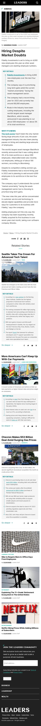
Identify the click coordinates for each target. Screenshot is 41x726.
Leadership (7, 691)
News (11, 233)
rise (31, 409)
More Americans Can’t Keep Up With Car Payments (20, 358)
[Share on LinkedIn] (28, 239)
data (15, 399)
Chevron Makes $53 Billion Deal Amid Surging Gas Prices (19, 438)
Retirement (5, 590)
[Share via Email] (24, 239)
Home (5, 233)
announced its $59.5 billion (15, 490)
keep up (14, 420)
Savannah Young (10, 45)
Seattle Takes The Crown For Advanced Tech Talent (18, 256)
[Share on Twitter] (21, 239)
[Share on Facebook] (18, 239)
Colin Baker (7, 362)
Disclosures (5, 718)
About (13, 715)
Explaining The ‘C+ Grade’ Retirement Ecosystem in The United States (18, 593)
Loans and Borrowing (28, 362)
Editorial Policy (14, 718)
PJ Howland (7, 260)
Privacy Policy (17, 672)
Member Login (23, 718)
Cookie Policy (25, 715)
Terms (32, 715)
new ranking (19, 297)
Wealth (5, 697)
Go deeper (6, 345)
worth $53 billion (11, 482)
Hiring (8, 9)
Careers (18, 715)
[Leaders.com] (20, 3)
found (15, 332)
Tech (23, 260)
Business (6, 685)
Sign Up (7, 679)
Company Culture (8, 554)
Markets (24, 443)
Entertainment (7, 625)
